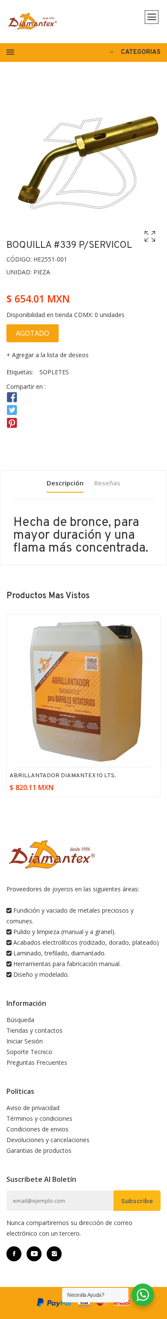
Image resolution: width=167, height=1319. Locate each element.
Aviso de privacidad (33, 1108)
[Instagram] (54, 1253)
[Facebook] (13, 1253)
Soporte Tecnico (29, 1052)
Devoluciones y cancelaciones (47, 1140)
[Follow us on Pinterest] (12, 423)
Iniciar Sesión (24, 1041)
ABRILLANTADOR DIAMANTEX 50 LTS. (63, 775)
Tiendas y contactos (34, 1030)
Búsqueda (20, 1020)
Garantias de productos (39, 1150)
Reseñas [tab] (107, 483)
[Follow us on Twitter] (12, 410)
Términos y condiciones (39, 1118)
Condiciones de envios (37, 1129)
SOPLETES (54, 372)
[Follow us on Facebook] (12, 397)
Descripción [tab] (65, 483)
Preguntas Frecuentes (36, 1062)
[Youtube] (34, 1253)
